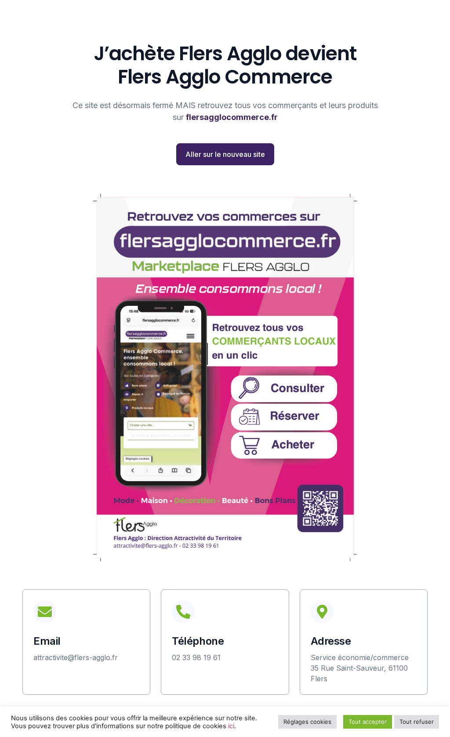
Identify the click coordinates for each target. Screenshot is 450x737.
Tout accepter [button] (367, 721)
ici (231, 726)
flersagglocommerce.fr (232, 117)
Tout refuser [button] (416, 721)
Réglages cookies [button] (307, 721)
